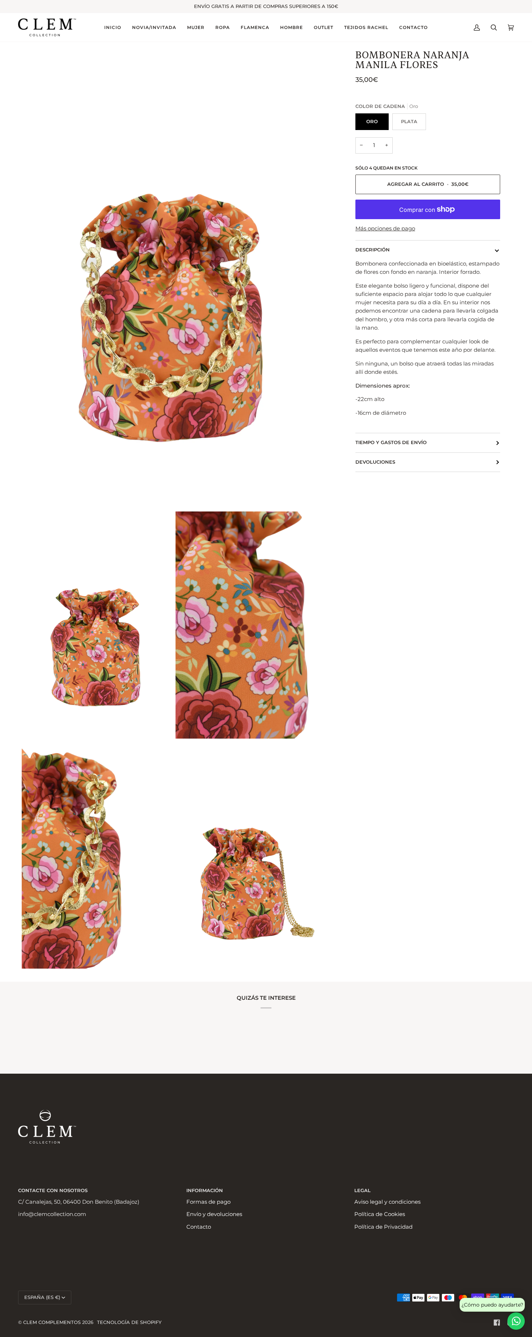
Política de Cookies (379, 1214)
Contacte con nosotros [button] (53, 1190)
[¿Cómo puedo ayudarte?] (516, 1321)
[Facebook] (497, 1322)
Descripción (372, 249)
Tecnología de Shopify (129, 1322)
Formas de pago (208, 1202)
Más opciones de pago (385, 228)
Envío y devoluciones (214, 1214)
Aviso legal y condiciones (387, 1202)
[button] (154, 27)
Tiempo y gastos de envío (391, 442)
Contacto (198, 1227)
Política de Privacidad (383, 1227)
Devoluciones (375, 462)
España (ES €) (42, 1297)
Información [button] (204, 1190)
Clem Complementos (52, 1322)
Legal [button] (362, 1190)
